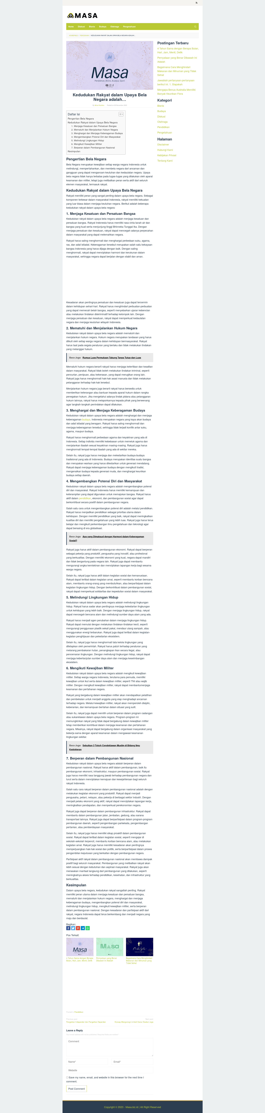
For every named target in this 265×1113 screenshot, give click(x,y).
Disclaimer (163, 144)
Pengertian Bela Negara (81, 118)
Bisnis (160, 105)
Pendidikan (78, 1012)
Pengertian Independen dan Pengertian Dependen (86, 1020)
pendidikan (85, 498)
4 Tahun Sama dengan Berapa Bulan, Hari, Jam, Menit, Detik (79, 959)
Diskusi (161, 116)
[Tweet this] (73, 928)
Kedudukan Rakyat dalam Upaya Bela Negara (93, 122)
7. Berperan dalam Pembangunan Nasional (93, 147)
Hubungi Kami (165, 149)
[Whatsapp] (88, 928)
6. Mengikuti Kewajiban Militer (86, 144)
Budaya (161, 111)
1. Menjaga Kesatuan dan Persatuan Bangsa (93, 126)
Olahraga (162, 121)
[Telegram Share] (83, 928)
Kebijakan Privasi (166, 155)
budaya (86, 419)
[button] (119, 114)
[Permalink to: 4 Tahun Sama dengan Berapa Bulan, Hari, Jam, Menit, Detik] (79, 947)
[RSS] (196, 3)
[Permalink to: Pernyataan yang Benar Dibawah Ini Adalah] (109, 947)
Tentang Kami (165, 160)
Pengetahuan (164, 132)
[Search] (195, 26)
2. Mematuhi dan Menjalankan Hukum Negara (94, 129)
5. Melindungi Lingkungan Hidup (87, 140)
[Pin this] (78, 928)
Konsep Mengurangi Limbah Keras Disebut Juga (134, 1020)
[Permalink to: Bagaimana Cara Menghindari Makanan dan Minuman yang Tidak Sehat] (139, 947)
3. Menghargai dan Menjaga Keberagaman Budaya (97, 133)
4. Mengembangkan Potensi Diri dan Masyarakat (95, 136)
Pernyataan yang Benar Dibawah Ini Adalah (106, 959)
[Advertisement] (109, 279)
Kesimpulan (74, 151)
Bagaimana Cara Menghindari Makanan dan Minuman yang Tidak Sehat (139, 960)
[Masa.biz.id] (82, 15)
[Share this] (68, 928)
